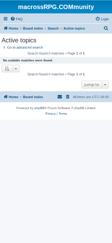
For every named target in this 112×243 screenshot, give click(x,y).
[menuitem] (16, 19)
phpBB (39, 108)
